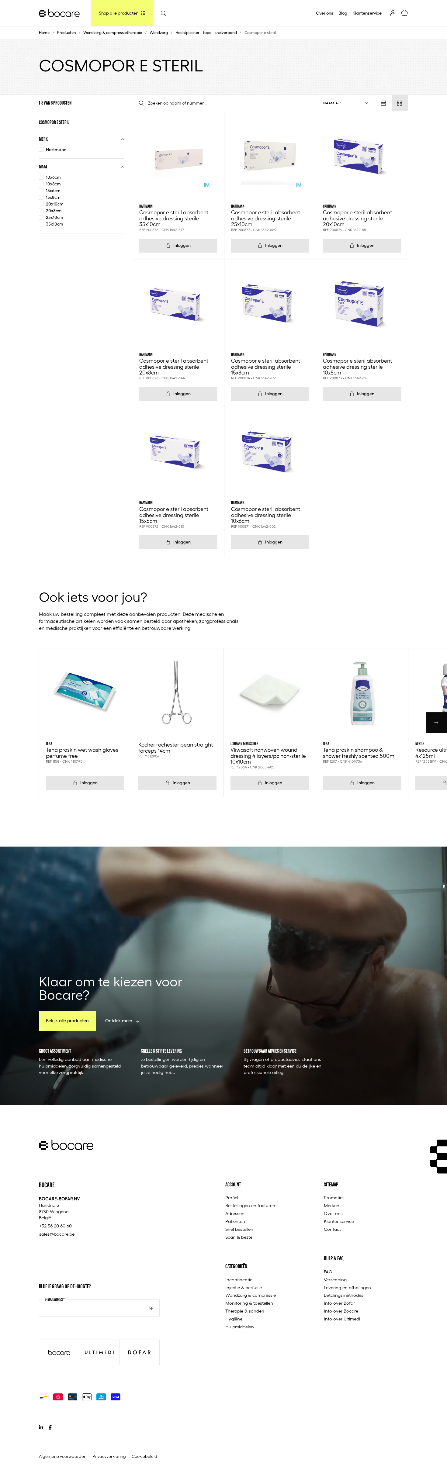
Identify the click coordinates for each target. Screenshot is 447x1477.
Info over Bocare (341, 1311)
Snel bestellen (239, 1229)
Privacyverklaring (109, 1456)
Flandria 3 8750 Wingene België (59, 1208)
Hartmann (56, 149)
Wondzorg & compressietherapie (112, 32)
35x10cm (54, 224)
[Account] (393, 13)
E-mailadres (55, 1299)
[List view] (383, 103)
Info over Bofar (339, 1303)
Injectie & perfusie (243, 1287)
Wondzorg (159, 32)
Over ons (333, 1213)
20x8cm (54, 210)
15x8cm (53, 197)
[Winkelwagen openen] (404, 13)
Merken (331, 1205)
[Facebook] (50, 1427)
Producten (66, 32)
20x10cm (55, 204)
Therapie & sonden (244, 1311)
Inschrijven (151, 1308)
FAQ (328, 1272)
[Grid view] (400, 103)
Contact (332, 1229)
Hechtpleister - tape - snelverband (206, 32)
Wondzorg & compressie (250, 1295)
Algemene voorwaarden (62, 1456)
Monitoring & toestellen (249, 1303)
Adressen (234, 1213)
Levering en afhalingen (347, 1287)
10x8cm (53, 183)
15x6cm (53, 190)
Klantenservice (339, 1221)
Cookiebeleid (144, 1456)
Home (44, 32)
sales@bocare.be (56, 1234)
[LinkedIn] (41, 1427)
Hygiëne (233, 1319)
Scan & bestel (239, 1237)
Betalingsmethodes (343, 1295)
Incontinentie (238, 1279)
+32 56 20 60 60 (55, 1226)
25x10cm (54, 217)
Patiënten (235, 1221)
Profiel (231, 1197)
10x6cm (53, 177)
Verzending (335, 1279)
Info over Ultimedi (342, 1319)
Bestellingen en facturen (250, 1205)
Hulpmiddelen (239, 1327)
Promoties (334, 1197)
